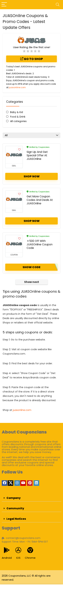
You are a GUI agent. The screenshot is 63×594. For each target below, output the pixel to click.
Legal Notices (16, 519)
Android (7, 558)
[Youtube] (23, 483)
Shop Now (32, 176)
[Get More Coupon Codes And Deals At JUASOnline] (14, 199)
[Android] (7, 550)
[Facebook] (4, 483)
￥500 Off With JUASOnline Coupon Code (39, 244)
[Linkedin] (36, 483)
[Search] (57, 4)
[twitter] (10, 483)
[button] (31, 498)
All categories (18, 121)
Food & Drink (17, 116)
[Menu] (4, 4)
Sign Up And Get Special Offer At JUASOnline (37, 155)
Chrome (30, 558)
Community (15, 508)
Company (13, 498)
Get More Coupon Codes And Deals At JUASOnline (40, 200)
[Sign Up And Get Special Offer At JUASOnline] (14, 154)
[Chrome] (30, 550)
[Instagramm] (17, 483)
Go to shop (33, 59)
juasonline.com (17, 87)
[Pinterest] (30, 483)
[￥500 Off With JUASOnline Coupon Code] (14, 243)
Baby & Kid (16, 112)
